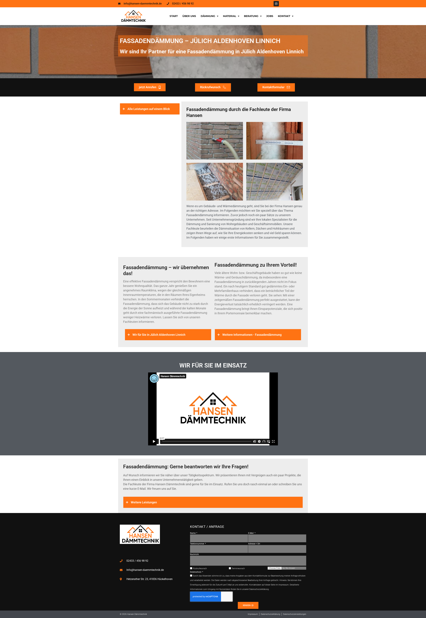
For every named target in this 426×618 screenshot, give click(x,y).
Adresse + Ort (254, 544)
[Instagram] (276, 3)
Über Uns (189, 16)
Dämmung (208, 16)
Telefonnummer (197, 544)
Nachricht (194, 554)
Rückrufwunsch (200, 568)
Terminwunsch (238, 568)
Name (193, 533)
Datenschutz (196, 572)
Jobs (269, 16)
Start (174, 16)
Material (229, 16)
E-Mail (251, 533)
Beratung (251, 16)
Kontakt (284, 16)
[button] (150, 108)
